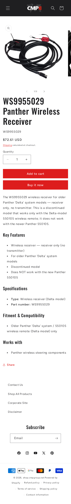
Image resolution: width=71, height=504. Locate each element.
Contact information (37, 494)
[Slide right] (44, 91)
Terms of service (27, 489)
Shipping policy (49, 489)
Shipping (7, 145)
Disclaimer (15, 412)
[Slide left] (26, 91)
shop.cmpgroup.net (33, 477)
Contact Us (15, 385)
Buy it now (35, 185)
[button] (8, 8)
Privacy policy (51, 482)
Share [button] (11, 365)
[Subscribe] (56, 438)
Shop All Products (20, 394)
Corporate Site (18, 403)
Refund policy (31, 482)
